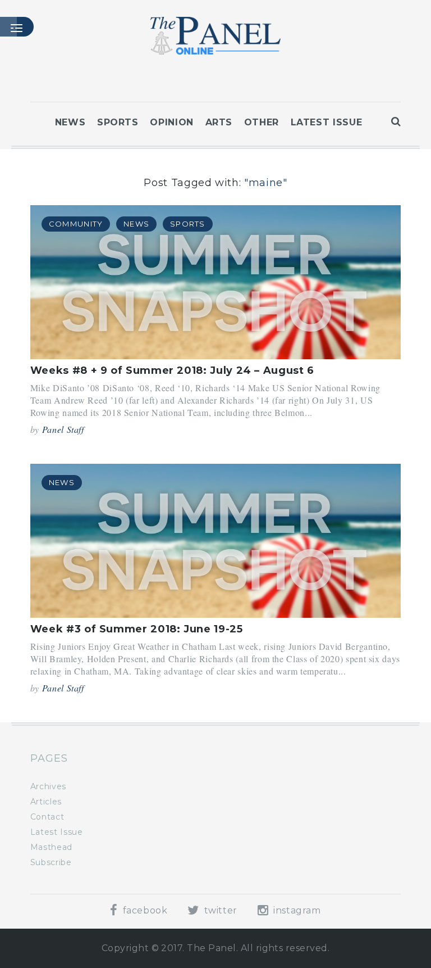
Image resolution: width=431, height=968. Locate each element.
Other (261, 122)
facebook (143, 910)
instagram (295, 910)
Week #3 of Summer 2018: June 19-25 (136, 629)
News (70, 122)
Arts (219, 122)
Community (76, 223)
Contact (47, 817)
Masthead (51, 847)
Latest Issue (327, 122)
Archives (48, 786)
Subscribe (51, 862)
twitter (219, 910)
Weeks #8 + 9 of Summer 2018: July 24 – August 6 (172, 370)
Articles (46, 802)
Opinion (171, 122)
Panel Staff (63, 429)
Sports (118, 122)
